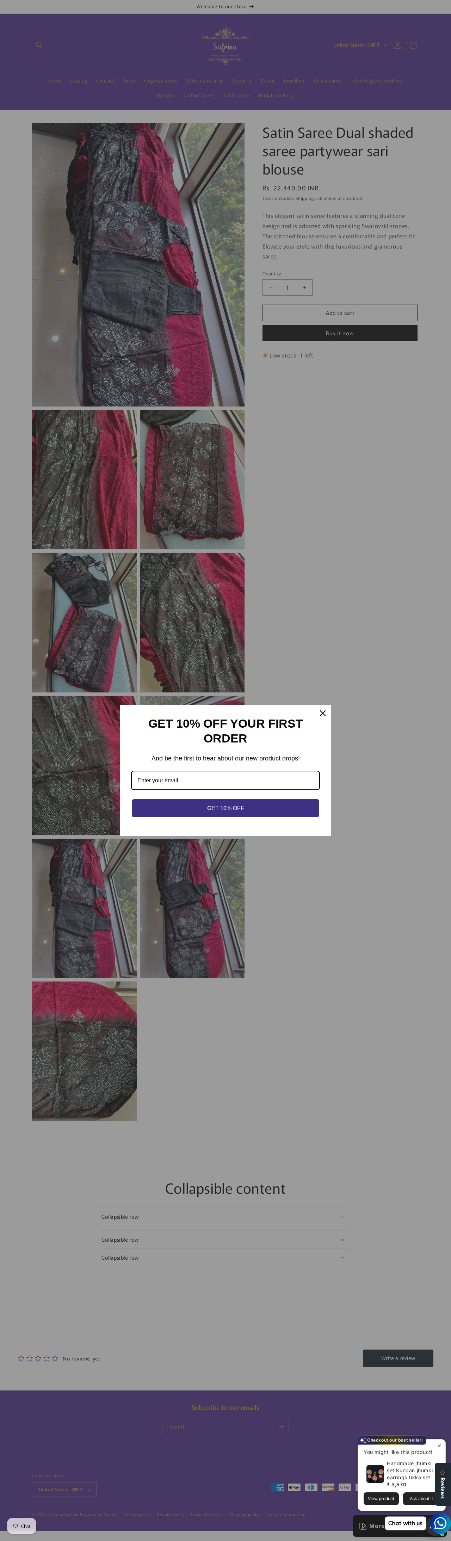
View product (381, 1498)
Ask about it (421, 1498)
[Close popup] (439, 1446)
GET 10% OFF (225, 808)
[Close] (322, 713)
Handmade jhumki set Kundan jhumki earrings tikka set (410, 1470)
